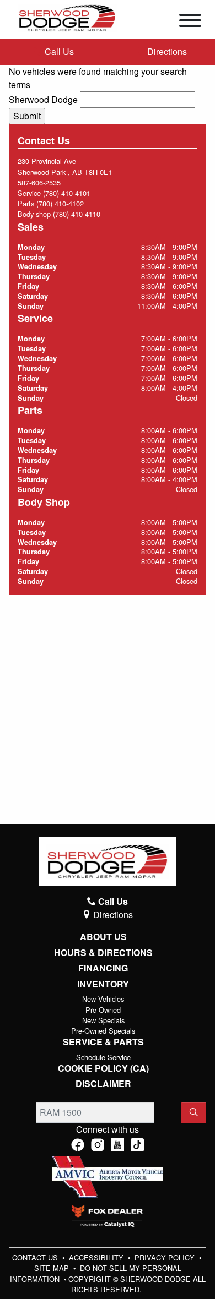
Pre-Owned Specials (103, 1030)
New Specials (103, 1020)
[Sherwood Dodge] (67, 16)
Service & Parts (103, 1042)
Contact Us (36, 1257)
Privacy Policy (166, 1257)
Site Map (52, 1268)
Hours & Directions (103, 953)
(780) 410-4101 (66, 193)
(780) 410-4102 (60, 203)
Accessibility (97, 1257)
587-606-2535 (39, 182)
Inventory (103, 984)
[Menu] (190, 22)
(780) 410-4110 (76, 214)
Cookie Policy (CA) (103, 1068)
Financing (103, 968)
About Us (103, 937)
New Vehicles (103, 999)
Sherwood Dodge (43, 99)
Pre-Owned (103, 1010)
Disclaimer (103, 1084)
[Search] (193, 1112)
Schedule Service (103, 1057)
